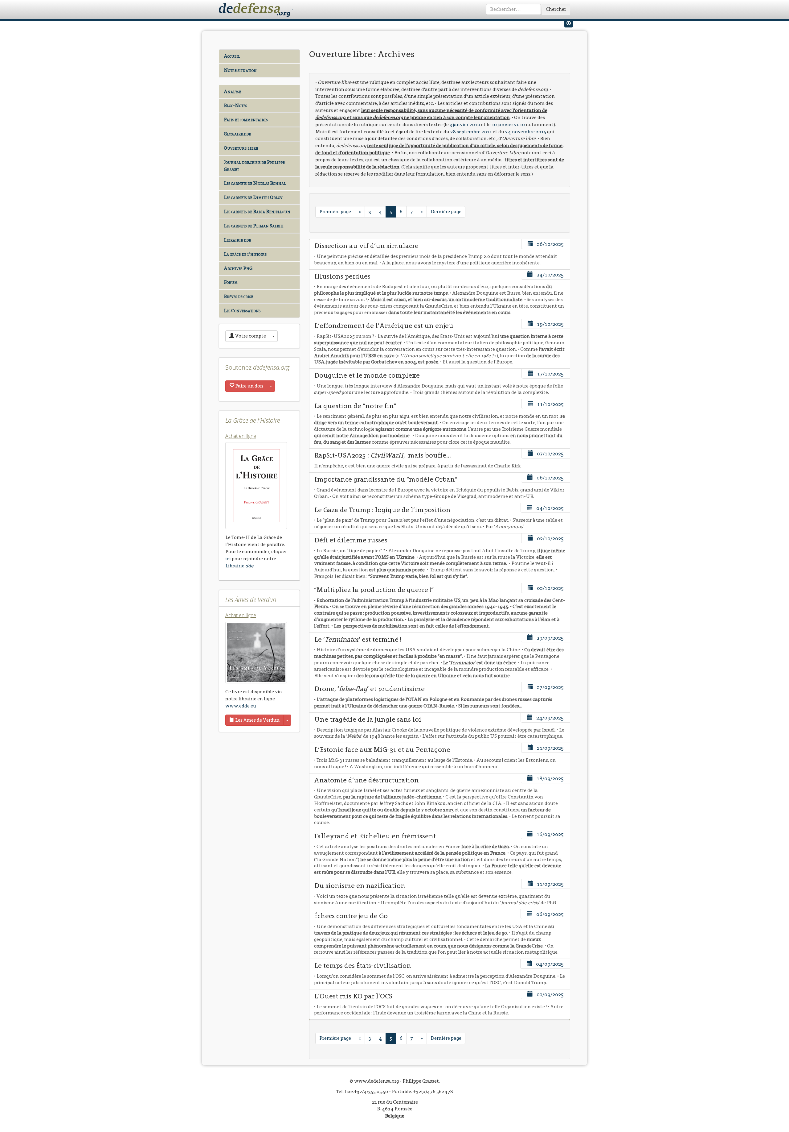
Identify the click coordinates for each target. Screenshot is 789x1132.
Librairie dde (237, 240)
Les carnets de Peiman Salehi (254, 225)
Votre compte (250, 335)
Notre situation (240, 70)
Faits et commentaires (246, 119)
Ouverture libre (241, 148)
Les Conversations (242, 310)
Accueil (232, 56)
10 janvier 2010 (508, 124)
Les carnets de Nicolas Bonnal (255, 183)
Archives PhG (238, 268)
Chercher (556, 9)
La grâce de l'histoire (245, 254)
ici (228, 558)
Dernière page (446, 211)
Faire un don (248, 385)
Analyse (232, 91)
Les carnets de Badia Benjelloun (257, 211)
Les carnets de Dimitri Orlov (253, 197)
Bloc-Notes (235, 105)
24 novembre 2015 (525, 131)
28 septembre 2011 (471, 131)
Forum (231, 282)
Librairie (239, 565)
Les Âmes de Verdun (257, 720)
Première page (335, 211)
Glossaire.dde (237, 133)
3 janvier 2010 (465, 124)
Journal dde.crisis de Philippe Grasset (254, 166)
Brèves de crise (238, 296)
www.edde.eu (240, 705)
